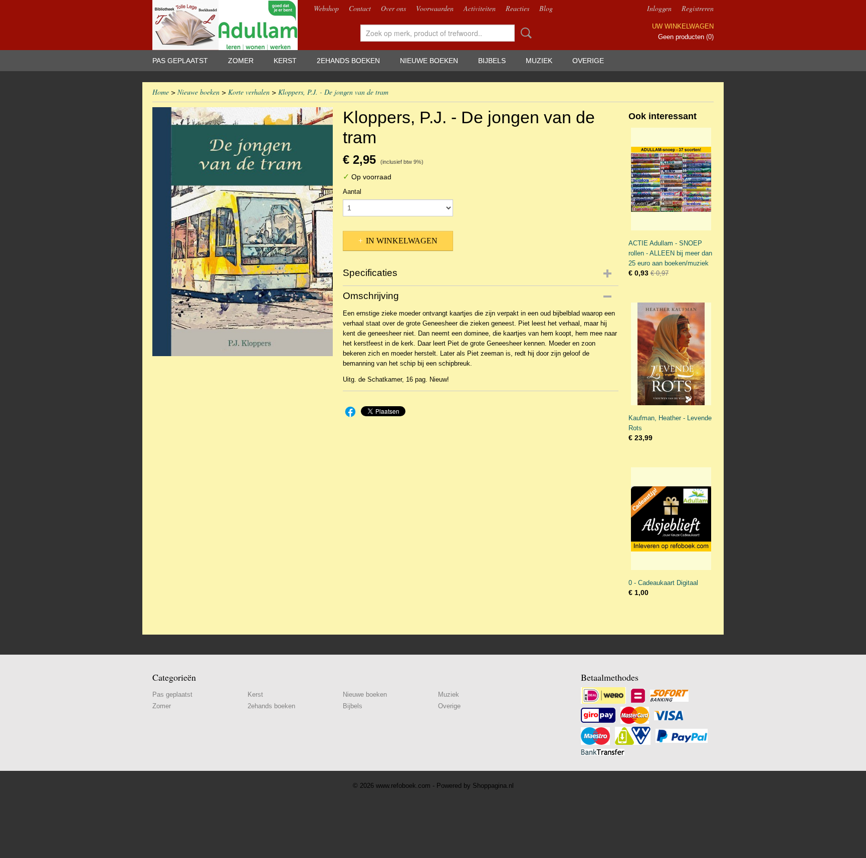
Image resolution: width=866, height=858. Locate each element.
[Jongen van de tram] (242, 231)
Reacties (517, 8)
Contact (360, 8)
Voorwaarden (435, 8)
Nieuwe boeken (429, 61)
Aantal (352, 191)
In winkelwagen (402, 240)
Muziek (539, 61)
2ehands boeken (348, 61)
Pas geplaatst (180, 61)
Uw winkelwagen (683, 26)
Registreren (698, 8)
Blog (546, 8)
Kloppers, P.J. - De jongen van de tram (333, 92)
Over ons (393, 8)
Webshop (326, 8)
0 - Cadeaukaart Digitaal (663, 583)
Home (160, 92)
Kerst (285, 61)
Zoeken (524, 33)
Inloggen (659, 8)
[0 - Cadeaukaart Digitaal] (671, 518)
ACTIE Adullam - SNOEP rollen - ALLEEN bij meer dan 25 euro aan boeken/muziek (670, 253)
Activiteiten (480, 8)
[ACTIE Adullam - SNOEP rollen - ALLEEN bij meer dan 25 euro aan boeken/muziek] (671, 179)
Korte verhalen (249, 92)
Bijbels (492, 61)
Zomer (241, 61)
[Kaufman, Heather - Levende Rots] (671, 354)
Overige (588, 61)
